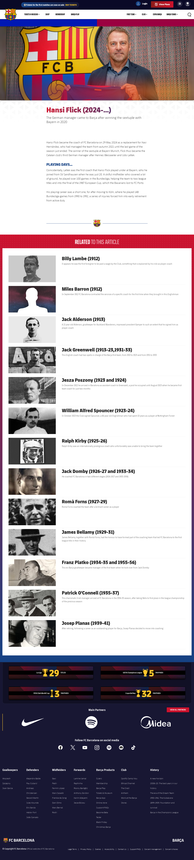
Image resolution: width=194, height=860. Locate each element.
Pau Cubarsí (31, 783)
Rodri (54, 812)
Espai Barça (157, 14)
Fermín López (58, 788)
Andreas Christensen (31, 790)
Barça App (100, 798)
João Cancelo (32, 817)
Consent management (153, 849)
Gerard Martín (32, 798)
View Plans (164, 4)
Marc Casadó (58, 793)
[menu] (187, 4)
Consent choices (171, 849)
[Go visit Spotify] (91, 722)
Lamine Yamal (80, 778)
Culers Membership (102, 781)
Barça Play (75, 14)
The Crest (125, 788)
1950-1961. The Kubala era (161, 798)
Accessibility (109, 849)
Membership (60, 14)
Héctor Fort (31, 812)
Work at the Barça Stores (129, 800)
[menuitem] (188, 3)
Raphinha (78, 783)
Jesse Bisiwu (79, 803)
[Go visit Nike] (33, 722)
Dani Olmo (57, 803)
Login (142, 4)
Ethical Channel (128, 783)
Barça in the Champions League (164, 812)
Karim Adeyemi (80, 798)
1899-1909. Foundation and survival (162, 805)
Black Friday (101, 822)
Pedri (54, 783)
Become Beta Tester (102, 814)
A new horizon (156, 778)
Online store (101, 803)
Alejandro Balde (33, 778)
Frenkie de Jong (59, 798)
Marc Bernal (57, 807)
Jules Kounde (32, 803)
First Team (131, 14)
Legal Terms (72, 849)
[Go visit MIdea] (155, 722)
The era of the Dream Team (162, 793)
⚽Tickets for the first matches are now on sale (50, 4)
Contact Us (122, 849)
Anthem (124, 793)
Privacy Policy (85, 849)
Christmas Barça (103, 827)
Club (144, 14)
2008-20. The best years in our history (163, 785)
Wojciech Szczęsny (6, 781)
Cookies (98, 849)
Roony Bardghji (81, 788)
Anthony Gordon (81, 793)
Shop (47, 14)
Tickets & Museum (31, 14)
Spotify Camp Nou (129, 778)
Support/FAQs (102, 807)
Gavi (54, 778)
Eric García (30, 807)
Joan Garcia (7, 788)
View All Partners (178, 710)
